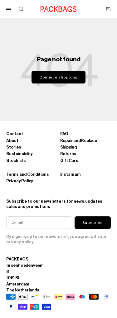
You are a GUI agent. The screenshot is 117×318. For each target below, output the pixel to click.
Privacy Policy (19, 181)
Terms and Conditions (27, 174)
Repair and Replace (78, 141)
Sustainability (19, 154)
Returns (68, 154)
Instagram (70, 174)
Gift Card (69, 161)
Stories (13, 147)
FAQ (64, 134)
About (12, 141)
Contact (14, 134)
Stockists (16, 161)
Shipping (68, 147)
